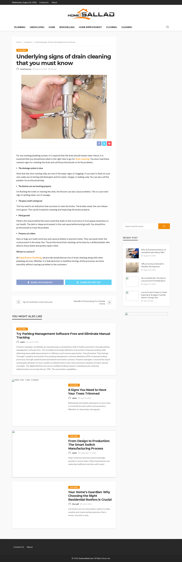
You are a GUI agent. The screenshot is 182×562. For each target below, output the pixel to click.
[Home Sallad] (91, 14)
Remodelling (67, 27)
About (54, 2)
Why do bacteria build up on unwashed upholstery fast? (153, 250)
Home (52, 27)
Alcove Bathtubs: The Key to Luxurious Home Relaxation (153, 279)
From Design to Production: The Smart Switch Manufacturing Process (89, 444)
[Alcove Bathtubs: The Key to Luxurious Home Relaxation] (132, 282)
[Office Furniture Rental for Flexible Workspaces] (132, 267)
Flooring (111, 27)
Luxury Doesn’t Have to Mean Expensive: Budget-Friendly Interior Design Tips (154, 294)
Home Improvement (90, 27)
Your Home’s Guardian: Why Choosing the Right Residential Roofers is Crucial (90, 495)
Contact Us (43, 2)
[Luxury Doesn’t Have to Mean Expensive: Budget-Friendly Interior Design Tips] (132, 296)
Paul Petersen (25, 69)
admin (22, 342)
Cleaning (126, 27)
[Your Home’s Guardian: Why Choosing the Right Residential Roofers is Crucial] (38, 504)
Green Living (37, 27)
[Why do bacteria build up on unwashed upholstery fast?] (132, 253)
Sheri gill (75, 504)
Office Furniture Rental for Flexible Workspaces (152, 265)
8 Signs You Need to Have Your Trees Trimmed (87, 391)
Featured (22, 50)
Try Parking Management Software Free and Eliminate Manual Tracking (63, 335)
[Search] (167, 27)
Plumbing (19, 27)
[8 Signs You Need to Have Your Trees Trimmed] (25, 381)
